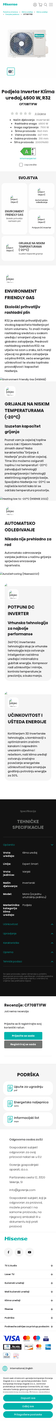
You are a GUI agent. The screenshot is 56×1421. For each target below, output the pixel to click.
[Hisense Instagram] (18, 1252)
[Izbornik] (51, 5)
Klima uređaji (27, 12)
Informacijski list (28, 158)
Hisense (9, 1309)
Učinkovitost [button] (10, 924)
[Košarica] (40, 5)
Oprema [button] (8, 952)
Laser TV (9, 1274)
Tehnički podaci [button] (12, 961)
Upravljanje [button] (9, 933)
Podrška (9, 1317)
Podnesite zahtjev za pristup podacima (28, 1326)
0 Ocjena (40, 113)
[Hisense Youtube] (29, 1252)
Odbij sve (28, 1406)
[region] (28, 43)
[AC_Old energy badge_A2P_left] (27, 152)
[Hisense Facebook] (8, 1252)
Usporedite (30, 164)
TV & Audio (11, 1265)
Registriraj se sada (23, 1044)
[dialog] (28, 1397)
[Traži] (45, 5)
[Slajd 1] (11, 71)
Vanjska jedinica (12, 14)
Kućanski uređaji (14, 1283)
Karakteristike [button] (11, 943)
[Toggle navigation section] (51, 1265)
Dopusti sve (28, 1398)
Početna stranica (10, 12)
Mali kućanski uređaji (17, 1291)
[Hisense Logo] (16, 4)
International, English (21, 1368)
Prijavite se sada (23, 1036)
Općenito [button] (9, 845)
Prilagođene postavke (28, 1414)
